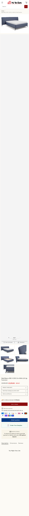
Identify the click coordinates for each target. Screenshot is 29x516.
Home (2, 11)
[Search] (26, 6)
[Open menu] (2, 2)
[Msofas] (14, 2)
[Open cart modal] (26, 2)
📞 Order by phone (14, 420)
